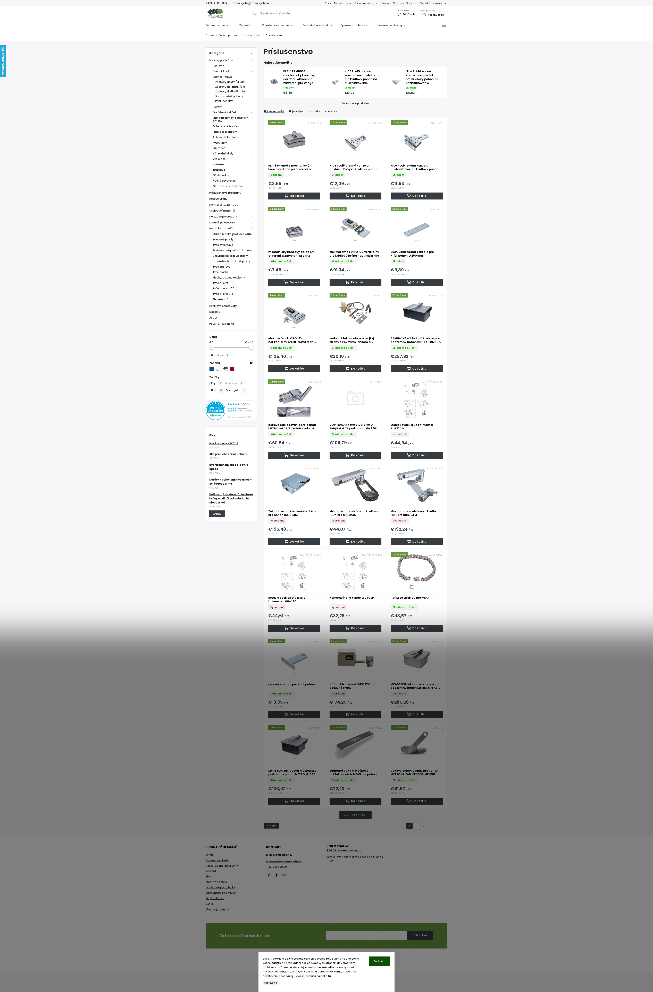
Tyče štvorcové (223, 245)
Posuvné (218, 66)
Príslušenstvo (224, 101)
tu (329, 976)
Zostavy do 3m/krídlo (230, 82)
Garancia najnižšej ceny (366, 3)
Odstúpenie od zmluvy (221, 893)
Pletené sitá (221, 299)
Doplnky (214, 312)
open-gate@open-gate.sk (283, 861)
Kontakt (386, 3)
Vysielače (219, 159)
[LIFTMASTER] (233, 369)
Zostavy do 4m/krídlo (230, 87)
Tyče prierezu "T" (223, 294)
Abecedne (331, 111)
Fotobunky (220, 142)
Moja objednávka (217, 909)
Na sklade (219, 355)
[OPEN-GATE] (226, 369)
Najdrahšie (314, 111)
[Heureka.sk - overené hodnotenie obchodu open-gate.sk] (231, 419)
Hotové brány (218, 199)
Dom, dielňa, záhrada (223, 204)
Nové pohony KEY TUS (223, 443)
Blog (395, 3)
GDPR (209, 904)
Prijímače (219, 148)
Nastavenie (270, 983)
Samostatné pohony (229, 96)
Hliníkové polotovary (223, 306)
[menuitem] (220, 25)
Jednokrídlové (222, 77)
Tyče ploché (221, 272)
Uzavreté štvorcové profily (230, 256)
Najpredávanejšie (274, 111)
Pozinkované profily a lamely (232, 250)
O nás (328, 3)
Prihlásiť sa (420, 935)
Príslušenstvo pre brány (225, 193)
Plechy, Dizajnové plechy (229, 277)
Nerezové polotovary (223, 216)
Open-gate (235, 390)
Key (216, 383)
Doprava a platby (342, 3)
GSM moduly (221, 175)
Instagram (276, 874)
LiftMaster (233, 383)
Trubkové (219, 170)
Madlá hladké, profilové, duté (232, 234)
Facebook (268, 874)
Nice (216, 390)
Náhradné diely (223, 153)
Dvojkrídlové (221, 71)
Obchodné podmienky (431, 3)
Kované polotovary (222, 222)
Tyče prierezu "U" (224, 283)
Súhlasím (379, 961)
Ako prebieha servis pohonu (228, 454)
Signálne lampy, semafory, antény (231, 119)
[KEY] (219, 369)
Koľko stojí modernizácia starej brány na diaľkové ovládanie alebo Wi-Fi (231, 498)
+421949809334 (277, 867)
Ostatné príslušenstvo (228, 186)
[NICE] (212, 369)
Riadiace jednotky (225, 132)
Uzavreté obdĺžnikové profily (232, 261)
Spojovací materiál (222, 210)
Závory (217, 107)
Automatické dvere (225, 137)
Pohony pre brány (221, 60)
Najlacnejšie (296, 111)
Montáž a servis (408, 3)
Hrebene (218, 164)
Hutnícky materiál (221, 228)
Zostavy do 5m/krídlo (230, 91)
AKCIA (213, 318)
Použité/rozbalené (221, 324)
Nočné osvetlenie (224, 180)
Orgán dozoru (215, 898)
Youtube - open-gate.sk (284, 874)
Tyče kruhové (221, 266)
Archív (217, 514)
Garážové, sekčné (225, 112)
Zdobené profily (223, 239)
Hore (273, 825)
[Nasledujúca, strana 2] (417, 826)
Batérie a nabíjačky (226, 126)
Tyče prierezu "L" (223, 288)
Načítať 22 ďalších (355, 815)
